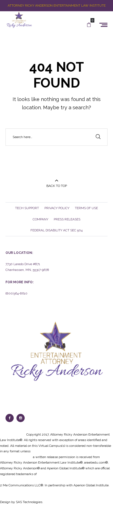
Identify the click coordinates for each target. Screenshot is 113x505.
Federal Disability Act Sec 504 (56, 230)
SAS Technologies (29, 502)
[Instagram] (20, 418)
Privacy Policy (56, 208)
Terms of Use (86, 208)
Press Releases (67, 219)
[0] (89, 25)
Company (40, 219)
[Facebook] (9, 418)
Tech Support (27, 208)
